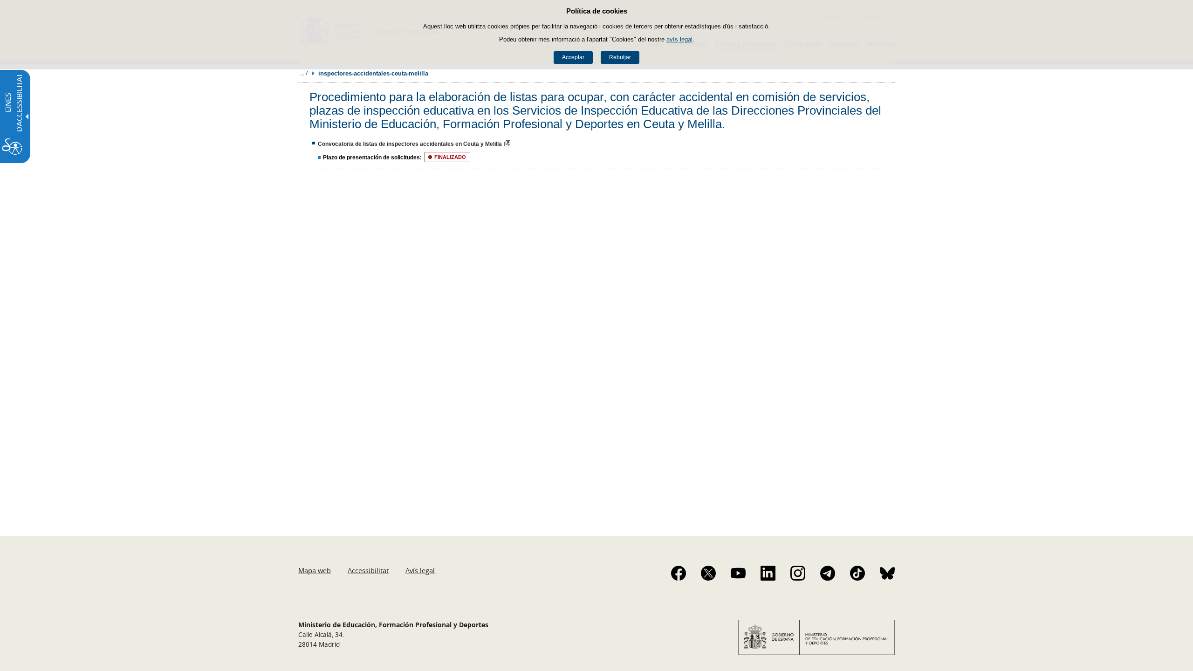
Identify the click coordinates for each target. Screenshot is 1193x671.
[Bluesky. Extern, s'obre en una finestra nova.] (887, 573)
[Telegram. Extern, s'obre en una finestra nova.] (827, 573)
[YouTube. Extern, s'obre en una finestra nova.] (738, 573)
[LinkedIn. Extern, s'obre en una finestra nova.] (768, 573)
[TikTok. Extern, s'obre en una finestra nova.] (857, 573)
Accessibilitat (368, 570)
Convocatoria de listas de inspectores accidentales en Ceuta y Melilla (410, 144)
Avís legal (420, 570)
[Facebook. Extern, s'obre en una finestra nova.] (678, 573)
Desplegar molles (303, 73)
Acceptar (573, 57)
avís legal (679, 39)
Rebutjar (620, 57)
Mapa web (314, 570)
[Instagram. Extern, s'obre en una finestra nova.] (797, 573)
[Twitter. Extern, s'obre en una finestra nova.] (708, 573)
